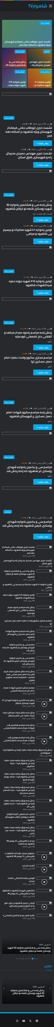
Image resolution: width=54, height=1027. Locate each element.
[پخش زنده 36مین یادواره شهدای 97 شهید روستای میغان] (44, 704)
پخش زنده (45, 23)
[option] (27, 54)
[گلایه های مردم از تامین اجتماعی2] (44, 919)
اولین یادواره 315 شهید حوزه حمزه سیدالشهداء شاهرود (15, 85)
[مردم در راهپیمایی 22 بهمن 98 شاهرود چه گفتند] (44, 844)
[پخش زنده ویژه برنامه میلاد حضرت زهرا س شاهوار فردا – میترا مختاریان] (44, 764)
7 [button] (23, 958)
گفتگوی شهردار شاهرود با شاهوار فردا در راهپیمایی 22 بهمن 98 (18, 892)
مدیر (48, 124)
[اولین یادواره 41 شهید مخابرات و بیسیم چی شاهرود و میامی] (40, 78)
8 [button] (21, 958)
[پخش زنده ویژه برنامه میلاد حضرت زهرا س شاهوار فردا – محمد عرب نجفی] (44, 831)
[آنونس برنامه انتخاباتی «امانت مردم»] (44, 882)
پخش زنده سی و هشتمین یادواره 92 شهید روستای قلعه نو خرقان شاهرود (16, 66)
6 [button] (25, 958)
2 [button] (34, 958)
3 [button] (32, 958)
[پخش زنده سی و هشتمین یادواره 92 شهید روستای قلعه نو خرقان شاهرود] (14, 58)
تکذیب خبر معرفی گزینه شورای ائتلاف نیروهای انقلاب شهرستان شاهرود (20, 817)
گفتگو (47, 51)
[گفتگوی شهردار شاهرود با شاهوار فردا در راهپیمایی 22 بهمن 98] (44, 894)
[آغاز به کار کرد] (44, 869)
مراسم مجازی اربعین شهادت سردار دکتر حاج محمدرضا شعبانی (19, 689)
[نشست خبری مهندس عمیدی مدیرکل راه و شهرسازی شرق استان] (40, 58)
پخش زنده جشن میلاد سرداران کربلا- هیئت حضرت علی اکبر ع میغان (18, 714)
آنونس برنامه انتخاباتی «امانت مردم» (21, 879)
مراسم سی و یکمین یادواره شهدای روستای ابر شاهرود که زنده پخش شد (29, 468)
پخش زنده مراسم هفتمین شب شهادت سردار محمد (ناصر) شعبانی (19, 726)
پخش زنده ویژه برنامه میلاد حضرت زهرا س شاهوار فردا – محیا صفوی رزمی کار (19, 803)
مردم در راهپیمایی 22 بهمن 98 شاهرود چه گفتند (21, 842)
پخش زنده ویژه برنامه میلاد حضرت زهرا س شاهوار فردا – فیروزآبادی (27, 751)
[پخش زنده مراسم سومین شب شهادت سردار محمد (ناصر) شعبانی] (44, 741)
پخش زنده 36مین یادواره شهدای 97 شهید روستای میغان (18, 701)
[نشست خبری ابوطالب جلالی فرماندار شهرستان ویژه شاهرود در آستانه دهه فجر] (27, 34)
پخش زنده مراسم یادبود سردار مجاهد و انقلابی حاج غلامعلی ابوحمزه (28, 334)
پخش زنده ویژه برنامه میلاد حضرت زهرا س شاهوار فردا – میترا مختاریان (19, 763)
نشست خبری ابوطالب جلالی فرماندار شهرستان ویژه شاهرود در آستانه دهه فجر (28, 43)
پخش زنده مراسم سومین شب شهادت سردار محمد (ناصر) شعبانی (19, 739)
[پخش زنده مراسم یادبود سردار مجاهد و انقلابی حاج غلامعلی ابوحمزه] (44, 611)
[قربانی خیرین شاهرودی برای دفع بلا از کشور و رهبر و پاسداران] (44, 907)
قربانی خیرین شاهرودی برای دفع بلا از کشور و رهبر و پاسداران (19, 904)
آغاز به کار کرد (28, 865)
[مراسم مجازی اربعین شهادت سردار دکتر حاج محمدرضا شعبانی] (44, 691)
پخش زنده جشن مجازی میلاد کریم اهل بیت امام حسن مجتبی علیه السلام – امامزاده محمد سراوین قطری (19, 676)
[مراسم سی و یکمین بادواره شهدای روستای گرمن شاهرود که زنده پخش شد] (44, 662)
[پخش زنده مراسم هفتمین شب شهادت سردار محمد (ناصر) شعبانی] (44, 729)
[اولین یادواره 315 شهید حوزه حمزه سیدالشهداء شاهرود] (14, 78)
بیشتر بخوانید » (42, 143)
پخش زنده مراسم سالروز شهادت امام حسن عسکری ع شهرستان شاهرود (29, 414)
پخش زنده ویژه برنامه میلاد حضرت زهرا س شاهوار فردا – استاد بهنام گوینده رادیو (19, 776)
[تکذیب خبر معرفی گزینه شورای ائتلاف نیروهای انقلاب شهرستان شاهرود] (44, 818)
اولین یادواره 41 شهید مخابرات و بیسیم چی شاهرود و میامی (40, 86)
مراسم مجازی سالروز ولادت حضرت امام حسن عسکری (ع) (28, 359)
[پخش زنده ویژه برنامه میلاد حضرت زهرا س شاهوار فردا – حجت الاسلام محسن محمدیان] (44, 791)
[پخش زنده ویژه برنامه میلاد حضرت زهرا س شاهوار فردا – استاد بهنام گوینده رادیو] (44, 777)
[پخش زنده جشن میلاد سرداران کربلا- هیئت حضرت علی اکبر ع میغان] (44, 716)
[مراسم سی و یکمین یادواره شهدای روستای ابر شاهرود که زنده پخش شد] (44, 648)
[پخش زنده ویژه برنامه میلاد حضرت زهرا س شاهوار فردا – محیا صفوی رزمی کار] (44, 804)
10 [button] (17, 958)
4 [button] (30, 959)
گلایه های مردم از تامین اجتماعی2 (19, 915)
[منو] (50, 7)
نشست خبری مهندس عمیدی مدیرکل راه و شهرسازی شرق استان (40, 66)
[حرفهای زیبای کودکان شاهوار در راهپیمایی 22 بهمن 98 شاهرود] (44, 857)
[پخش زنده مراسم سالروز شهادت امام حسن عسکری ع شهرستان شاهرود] (44, 635)
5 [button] (28, 958)
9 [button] (19, 958)
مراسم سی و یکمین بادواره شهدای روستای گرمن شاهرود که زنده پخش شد (27, 523)
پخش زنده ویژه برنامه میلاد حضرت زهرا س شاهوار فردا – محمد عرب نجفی (19, 830)
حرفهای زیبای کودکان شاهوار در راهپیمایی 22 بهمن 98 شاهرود (20, 854)
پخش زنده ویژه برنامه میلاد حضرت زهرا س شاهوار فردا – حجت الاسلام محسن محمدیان (19, 790)
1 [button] (37, 958)
